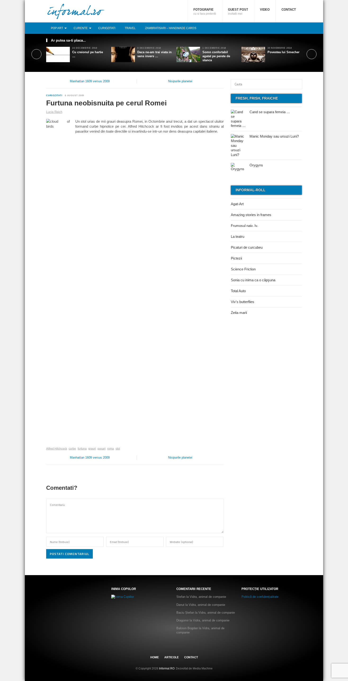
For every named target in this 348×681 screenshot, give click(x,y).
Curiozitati (106, 28)
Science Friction (243, 269)
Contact (288, 9)
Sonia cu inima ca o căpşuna (253, 280)
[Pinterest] (294, 28)
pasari (102, 448)
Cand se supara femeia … (270, 112)
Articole (171, 657)
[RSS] (299, 28)
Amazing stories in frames (251, 215)
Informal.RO (166, 668)
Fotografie (204, 11)
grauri (92, 448)
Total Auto (238, 291)
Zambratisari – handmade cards (170, 28)
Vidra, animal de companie (208, 597)
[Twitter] (288, 28)
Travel (130, 28)
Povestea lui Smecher (283, 52)
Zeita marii (239, 313)
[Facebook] (283, 28)
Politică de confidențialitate (259, 597)
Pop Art (57, 28)
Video (265, 9)
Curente (81, 28)
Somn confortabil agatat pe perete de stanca (216, 56)
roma (110, 448)
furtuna (82, 448)
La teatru (237, 236)
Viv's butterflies (242, 302)
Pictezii (236, 258)
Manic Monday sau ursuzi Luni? (274, 136)
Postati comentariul (69, 553)
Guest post (238, 11)
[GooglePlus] (56, 441)
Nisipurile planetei (180, 81)
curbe (72, 448)
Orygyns (256, 165)
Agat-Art (237, 204)
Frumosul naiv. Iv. (244, 226)
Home (154, 657)
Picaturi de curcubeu (247, 247)
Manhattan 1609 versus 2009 (90, 81)
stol (118, 448)
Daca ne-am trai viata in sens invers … (154, 54)
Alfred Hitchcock (56, 448)
